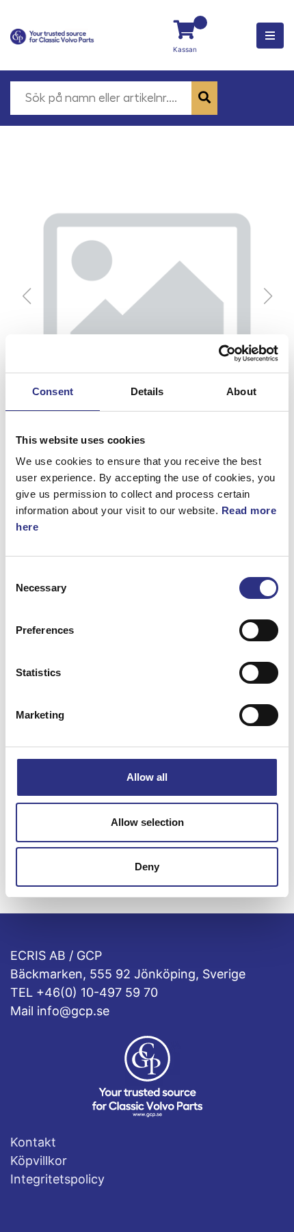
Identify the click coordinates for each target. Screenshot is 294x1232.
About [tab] (241, 391)
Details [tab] (147, 391)
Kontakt (33, 1142)
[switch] (258, 630)
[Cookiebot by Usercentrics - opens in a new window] (218, 353)
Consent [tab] (52, 391)
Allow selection (147, 822)
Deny (147, 866)
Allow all (147, 777)
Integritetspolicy (57, 1179)
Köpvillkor (38, 1160)
